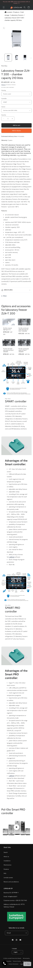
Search (6, 852)
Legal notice (23, 964)
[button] (4, 7)
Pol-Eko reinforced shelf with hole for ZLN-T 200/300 (24, 330)
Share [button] (5, 296)
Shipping (3, 84)
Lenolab (9, 12)
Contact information (13, 964)
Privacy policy (8, 961)
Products (16, 12)
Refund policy (26, 958)
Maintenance (7, 865)
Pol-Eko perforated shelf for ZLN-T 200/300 (24, 350)
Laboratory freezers (17, 15)
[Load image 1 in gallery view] (8, 57)
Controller (4, 98)
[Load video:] (16, 827)
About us (6, 856)
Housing (3, 90)
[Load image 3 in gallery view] (24, 57)
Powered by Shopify (16, 958)
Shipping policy (26, 961)
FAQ (5, 873)
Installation (7, 861)
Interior (3, 106)
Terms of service (17, 961)
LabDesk (11, 557)
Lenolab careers (8, 877)
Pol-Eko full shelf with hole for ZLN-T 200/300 (8, 350)
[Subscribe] (26, 933)
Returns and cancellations (11, 882)
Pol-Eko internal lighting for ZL (7, 329)
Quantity (3, 115)
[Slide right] (31, 58)
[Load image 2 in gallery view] (16, 57)
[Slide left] (2, 58)
